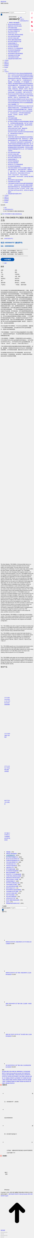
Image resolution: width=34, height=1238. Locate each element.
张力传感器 (23, 1078)
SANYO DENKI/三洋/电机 (12, 879)
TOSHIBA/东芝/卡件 (11, 864)
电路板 (13, 1081)
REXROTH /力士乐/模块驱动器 (13, 874)
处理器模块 (18, 1078)
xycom (7, 901)
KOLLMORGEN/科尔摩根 (12, 886)
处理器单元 (12, 1078)
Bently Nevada (10, 1073)
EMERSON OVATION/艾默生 (13, 877)
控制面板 (19, 1079)
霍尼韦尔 (12, 1083)
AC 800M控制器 (26, 1071)
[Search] (1, 14)
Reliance (22, 1074)
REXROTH (27, 1074)
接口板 (28, 1078)
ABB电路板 (19, 1071)
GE (7, 1074)
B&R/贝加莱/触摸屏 (11, 872)
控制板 (10, 1079)
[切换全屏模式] (3, 1232)
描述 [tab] (5, 263)
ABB (5, 1071)
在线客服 (32, 30)
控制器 (7, 1079)
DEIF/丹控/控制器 (10, 895)
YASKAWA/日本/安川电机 (12, 891)
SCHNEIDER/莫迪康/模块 (12, 870)
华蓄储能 (8, 852)
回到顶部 (32, 13)
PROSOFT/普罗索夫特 (11, 865)
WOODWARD (15, 1076)
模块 (26, 1079)
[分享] (5, 1232)
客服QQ (32, 22)
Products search (5, 12)
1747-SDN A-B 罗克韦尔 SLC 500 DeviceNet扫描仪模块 (7, 701)
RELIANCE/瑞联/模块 (11, 896)
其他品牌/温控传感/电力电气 (13, 903)
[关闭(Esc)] (6, 1232)
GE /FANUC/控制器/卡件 (12, 857)
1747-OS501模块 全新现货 (7, 735)
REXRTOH (4, 1076)
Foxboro (4, 1074)
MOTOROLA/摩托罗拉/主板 (12, 883)
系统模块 (21, 1081)
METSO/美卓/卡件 (10, 888)
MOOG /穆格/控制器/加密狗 (12, 900)
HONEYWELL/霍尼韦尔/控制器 (13, 876)
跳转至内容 (3, 1)
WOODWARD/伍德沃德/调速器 (13, 889)
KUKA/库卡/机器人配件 (11, 893)
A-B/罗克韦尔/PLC (8, 238)
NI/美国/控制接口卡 (10, 881)
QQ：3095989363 (7, 246)
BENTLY (4, 1073)
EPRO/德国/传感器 (10, 869)
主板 (20, 1076)
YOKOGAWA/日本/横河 (11, 884)
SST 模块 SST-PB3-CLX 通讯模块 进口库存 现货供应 (7, 836)
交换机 (23, 1076)
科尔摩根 (17, 1081)
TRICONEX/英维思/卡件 (12, 862)
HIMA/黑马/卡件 (10, 867)
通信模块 (8, 1083)
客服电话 (32, 18)
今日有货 (7, 259)
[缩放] (1, 1232)
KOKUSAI (17, 1074)
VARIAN (10, 1076)
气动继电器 (8, 1081)
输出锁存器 (27, 1081)
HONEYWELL (11, 1074)
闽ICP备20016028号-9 (14, 1194)
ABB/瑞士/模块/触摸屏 (11, 853)
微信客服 (32, 26)
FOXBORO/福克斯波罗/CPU (13, 860)
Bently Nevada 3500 (19, 1073)
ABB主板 (14, 1071)
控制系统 (15, 1079)
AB (3, 1071)
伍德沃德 (27, 1076)
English (6, 1195)
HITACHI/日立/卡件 (10, 898)
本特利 (23, 1079)
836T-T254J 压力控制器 (7, 802)
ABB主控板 (9, 1071)
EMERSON (27, 1073)
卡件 (4, 1078)
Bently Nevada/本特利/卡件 (12, 858)
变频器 (7, 1078)
